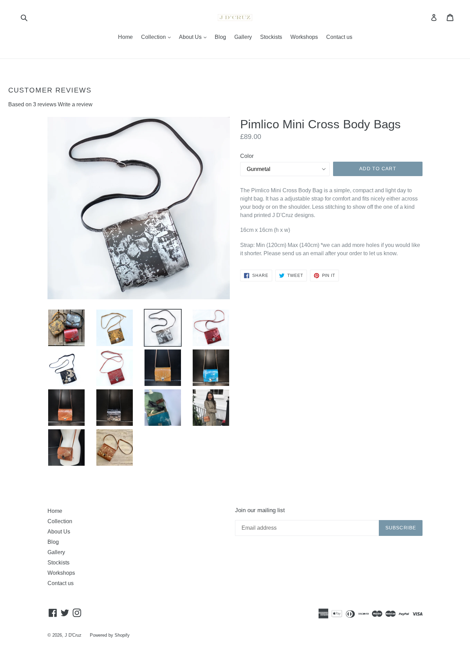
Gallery (243, 37)
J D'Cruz (73, 635)
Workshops (304, 37)
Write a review (75, 104)
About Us (194, 37)
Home (125, 37)
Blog (220, 37)
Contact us (339, 37)
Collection (157, 37)
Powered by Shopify (110, 635)
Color (247, 156)
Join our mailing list (260, 510)
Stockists (271, 37)
